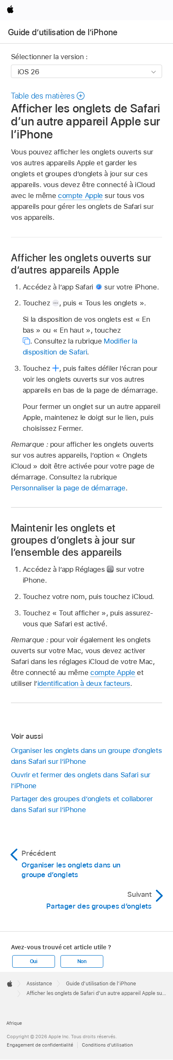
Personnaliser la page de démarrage (68, 488)
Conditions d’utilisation (107, 1045)
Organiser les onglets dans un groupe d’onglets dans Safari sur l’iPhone (86, 756)
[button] (48, 96)
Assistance (39, 984)
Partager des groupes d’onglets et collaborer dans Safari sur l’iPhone (82, 804)
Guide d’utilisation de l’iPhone (63, 32)
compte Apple (80, 195)
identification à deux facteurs (83, 683)
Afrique (14, 1023)
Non (81, 961)
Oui (33, 961)
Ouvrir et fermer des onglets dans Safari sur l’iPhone (80, 780)
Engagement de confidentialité (40, 1045)
